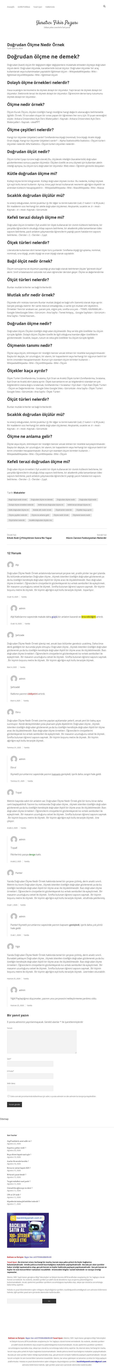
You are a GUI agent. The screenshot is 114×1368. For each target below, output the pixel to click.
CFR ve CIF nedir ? (14, 1195)
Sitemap (4, 1118)
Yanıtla (24, 597)
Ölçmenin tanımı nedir (81, 515)
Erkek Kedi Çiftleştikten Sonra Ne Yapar (29, 537)
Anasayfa (10, 7)
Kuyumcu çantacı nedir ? (16, 1148)
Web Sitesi (11, 1083)
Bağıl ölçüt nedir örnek (18, 499)
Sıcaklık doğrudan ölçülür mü (40, 520)
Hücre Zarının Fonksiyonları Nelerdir (86, 537)
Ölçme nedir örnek (61, 515)
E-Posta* (10, 1071)
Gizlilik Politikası (24, 7)
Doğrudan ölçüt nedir (87, 499)
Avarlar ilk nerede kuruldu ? (18, 1161)
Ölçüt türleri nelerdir (17, 520)
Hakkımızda (50, 7)
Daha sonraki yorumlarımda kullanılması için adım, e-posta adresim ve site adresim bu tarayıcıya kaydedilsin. (53, 1096)
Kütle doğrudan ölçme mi (19, 510)
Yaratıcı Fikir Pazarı (57, 23)
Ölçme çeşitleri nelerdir (18, 515)
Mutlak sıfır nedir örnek (42, 510)
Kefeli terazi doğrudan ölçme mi (50, 505)
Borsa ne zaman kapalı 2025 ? (18, 1168)
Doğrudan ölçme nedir (66, 499)
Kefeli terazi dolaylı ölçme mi (79, 505)
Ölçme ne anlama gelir (40, 515)
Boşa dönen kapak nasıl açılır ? (19, 1154)
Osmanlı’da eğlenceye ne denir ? (19, 1188)
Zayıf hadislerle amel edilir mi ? (19, 1141)
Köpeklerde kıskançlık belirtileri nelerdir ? (23, 1201)
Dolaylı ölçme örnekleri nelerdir (21, 505)
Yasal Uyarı (37, 7)
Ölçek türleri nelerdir (64, 510)
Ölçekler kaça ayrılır (84, 510)
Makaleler (19, 492)
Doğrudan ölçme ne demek (42, 499)
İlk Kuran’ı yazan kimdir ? (16, 1174)
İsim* (9, 1059)
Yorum (9, 1028)
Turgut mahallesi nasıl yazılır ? (18, 1181)
